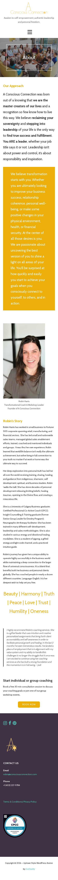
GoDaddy (30, 869)
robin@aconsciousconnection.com (20, 774)
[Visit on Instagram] (5, 723)
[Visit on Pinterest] (14, 723)
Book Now (29, 704)
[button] (29, 32)
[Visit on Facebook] (10, 723)
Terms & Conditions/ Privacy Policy (20, 801)
